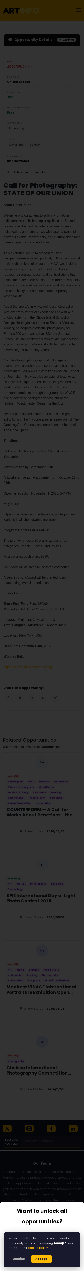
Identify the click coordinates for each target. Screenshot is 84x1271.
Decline (19, 1259)
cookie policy (38, 1248)
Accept (41, 1259)
